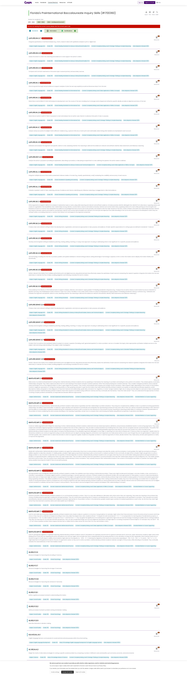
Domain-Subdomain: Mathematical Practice (62, 396)
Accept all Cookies (67, 672)
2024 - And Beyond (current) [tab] (55, 22)
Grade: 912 (45, 559)
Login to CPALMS (149, 2)
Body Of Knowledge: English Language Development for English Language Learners (81, 642)
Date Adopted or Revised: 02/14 (125, 396)
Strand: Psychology (55, 559)
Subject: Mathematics (35, 396)
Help (159, 2)
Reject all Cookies (80, 672)
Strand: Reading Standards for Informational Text (67, 90)
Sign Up (141, 2)
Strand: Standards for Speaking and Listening (66, 179)
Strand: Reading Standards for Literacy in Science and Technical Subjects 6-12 (75, 165)
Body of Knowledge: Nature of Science (57, 657)
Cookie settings (55, 672)
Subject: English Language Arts (37, 46)
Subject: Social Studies (35, 559)
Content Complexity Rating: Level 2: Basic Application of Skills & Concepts (101, 90)
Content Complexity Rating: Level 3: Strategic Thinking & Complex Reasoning (111, 46)
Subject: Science (34, 657)
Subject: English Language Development (40, 642)
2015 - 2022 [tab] (31, 22)
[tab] (35, 31)
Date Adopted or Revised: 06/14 (112, 642)
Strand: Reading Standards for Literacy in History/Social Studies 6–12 (72, 46)
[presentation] (41, 22)
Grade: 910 (50, 46)
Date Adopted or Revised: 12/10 (141, 46)
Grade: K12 (45, 396)
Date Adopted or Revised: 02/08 (119, 657)
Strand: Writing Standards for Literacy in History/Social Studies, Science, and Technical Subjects (79, 312)
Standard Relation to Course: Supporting (145, 396)
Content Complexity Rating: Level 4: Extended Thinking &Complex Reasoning (89, 216)
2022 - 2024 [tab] (41, 22)
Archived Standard (47, 38)
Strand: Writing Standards (61, 216)
